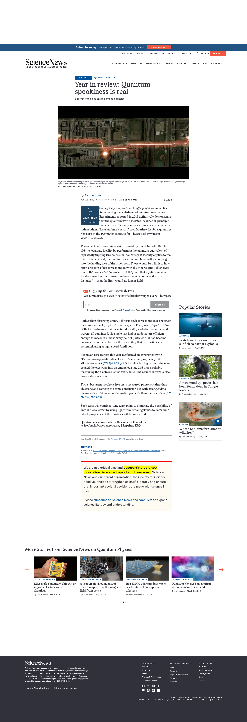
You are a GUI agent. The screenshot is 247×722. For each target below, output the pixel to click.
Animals (184, 336)
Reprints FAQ (131, 425)
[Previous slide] (27, 569)
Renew (144, 674)
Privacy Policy (128, 310)
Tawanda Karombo (189, 394)
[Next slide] (221, 569)
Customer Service (149, 680)
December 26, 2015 (117, 439)
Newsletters (175, 671)
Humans (152, 63)
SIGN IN (205, 53)
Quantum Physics (105, 78)
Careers (202, 680)
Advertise (174, 678)
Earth (181, 63)
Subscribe (146, 670)
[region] (124, 580)
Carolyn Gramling (188, 437)
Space (215, 63)
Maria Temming (188, 348)
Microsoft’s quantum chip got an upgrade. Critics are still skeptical (55, 587)
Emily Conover (42, 594)
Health (136, 63)
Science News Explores (37, 688)
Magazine (127, 53)
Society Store (204, 674)
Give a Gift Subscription (151, 677)
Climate (184, 425)
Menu (140, 53)
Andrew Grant (93, 195)
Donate (218, 53)
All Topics (117, 63)
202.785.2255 (188, 700)
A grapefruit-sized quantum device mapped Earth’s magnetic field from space (101, 587)
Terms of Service (202, 700)
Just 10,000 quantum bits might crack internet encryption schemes (146, 587)
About (153, 53)
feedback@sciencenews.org (102, 425)
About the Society (206, 670)
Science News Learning (65, 688)
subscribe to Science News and (123, 500)
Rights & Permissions (179, 674)
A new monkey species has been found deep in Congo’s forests (199, 387)
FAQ (172, 668)
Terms (118, 310)
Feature (83, 77)
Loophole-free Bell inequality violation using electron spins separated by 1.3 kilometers (126, 450)
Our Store (187, 53)
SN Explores (169, 53)
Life (168, 63)
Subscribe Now (159, 47)
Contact (173, 681)
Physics (198, 63)
